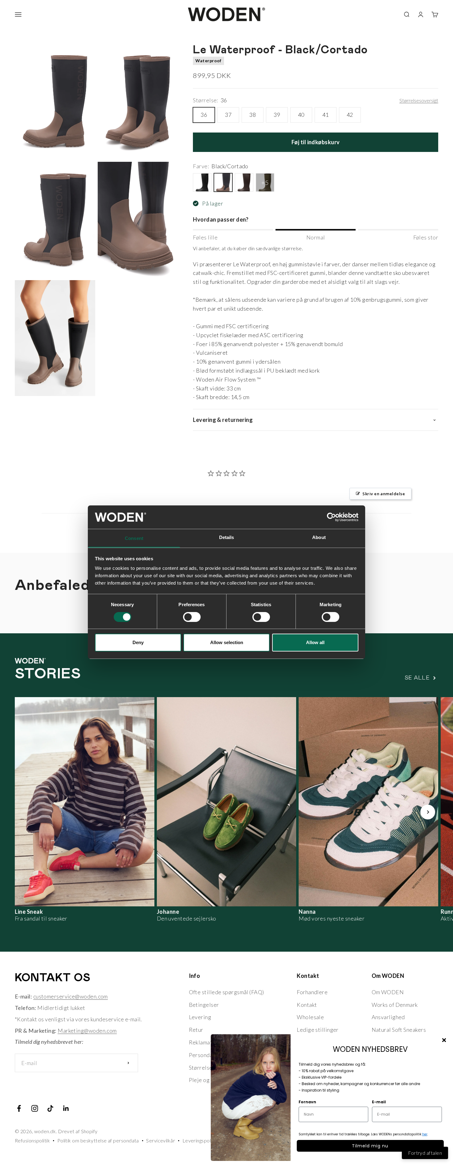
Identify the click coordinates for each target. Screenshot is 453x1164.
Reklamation (204, 1042)
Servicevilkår (160, 1140)
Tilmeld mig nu (370, 1146)
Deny (138, 642)
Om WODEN (388, 992)
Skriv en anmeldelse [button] (383, 493)
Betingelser (204, 1004)
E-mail (379, 1102)
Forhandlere (312, 992)
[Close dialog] (444, 1040)
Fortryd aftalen (425, 1153)
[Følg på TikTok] (50, 1108)
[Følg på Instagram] (35, 1108)
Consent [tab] (134, 538)
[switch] (192, 617)
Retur (196, 1029)
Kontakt (307, 1004)
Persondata (203, 1055)
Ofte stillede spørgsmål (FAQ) (226, 992)
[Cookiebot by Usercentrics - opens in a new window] (331, 517)
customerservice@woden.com (70, 996)
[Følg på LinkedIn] (66, 1108)
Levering (200, 1017)
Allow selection (226, 642)
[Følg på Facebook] (19, 1108)
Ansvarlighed (388, 1017)
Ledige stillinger (318, 1029)
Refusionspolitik (32, 1140)
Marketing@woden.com (87, 1030)
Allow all (315, 642)
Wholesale (310, 1017)
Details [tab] (226, 537)
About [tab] (319, 537)
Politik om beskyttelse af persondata (98, 1140)
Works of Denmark (395, 1004)
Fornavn (307, 1102)
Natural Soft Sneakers (399, 1029)
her (424, 1134)
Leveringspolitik (200, 1140)
